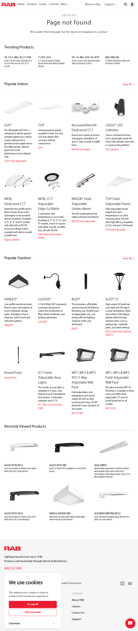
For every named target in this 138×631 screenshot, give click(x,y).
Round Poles (13, 373)
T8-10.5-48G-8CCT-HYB (17, 57)
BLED (76, 299)
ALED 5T (111, 299)
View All (127, 84)
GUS (8, 125)
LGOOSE (44, 299)
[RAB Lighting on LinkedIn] (123, 583)
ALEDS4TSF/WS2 (13, 513)
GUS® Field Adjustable (15, 161)
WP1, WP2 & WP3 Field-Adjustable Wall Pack (117, 377)
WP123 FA (110, 408)
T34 (41, 125)
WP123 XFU (77, 413)
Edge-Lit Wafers (12, 240)
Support (76, 619)
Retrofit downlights (81, 149)
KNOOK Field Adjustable (83, 221)
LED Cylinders (112, 149)
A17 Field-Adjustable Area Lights (49, 377)
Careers (76, 606)
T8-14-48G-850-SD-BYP (85, 57)
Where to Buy (92, 4)
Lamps (43, 4)
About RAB (78, 600)
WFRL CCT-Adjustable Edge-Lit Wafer (48, 204)
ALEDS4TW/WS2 (13, 465)
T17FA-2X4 (44, 57)
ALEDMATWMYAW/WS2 (107, 513)
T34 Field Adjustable (115, 230)
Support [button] (110, 4)
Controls (54, 4)
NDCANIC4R (112, 57)
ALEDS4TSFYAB (57, 465)
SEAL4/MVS (100, 465)
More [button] (64, 4)
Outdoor (32, 4)
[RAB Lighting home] (13, 549)
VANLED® (8, 325)
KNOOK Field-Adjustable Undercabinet (82, 204)
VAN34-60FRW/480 (60, 513)
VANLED (10, 299)
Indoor (21, 4)
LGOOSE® (42, 322)
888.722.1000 (13, 568)
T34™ (40, 148)
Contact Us (78, 613)
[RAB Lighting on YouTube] (131, 583)
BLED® (75, 329)
